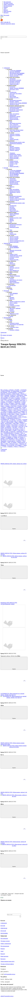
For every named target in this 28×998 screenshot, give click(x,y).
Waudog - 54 (4, 438)
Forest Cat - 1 (10, 408)
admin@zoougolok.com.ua (7, 996)
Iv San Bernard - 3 (5, 415)
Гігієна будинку (11, 140)
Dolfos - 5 (8, 404)
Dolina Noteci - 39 (15, 404)
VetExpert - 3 (15, 435)
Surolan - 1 (17, 433)
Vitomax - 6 (22, 437)
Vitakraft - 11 (10, 437)
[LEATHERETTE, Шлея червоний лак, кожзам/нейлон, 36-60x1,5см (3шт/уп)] (14, 697)
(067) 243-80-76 (5, 22)
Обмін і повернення (9, 4)
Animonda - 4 (5, 392)
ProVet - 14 (22, 427)
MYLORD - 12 (17, 423)
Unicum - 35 (21, 434)
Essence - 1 (8, 406)
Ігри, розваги (10, 159)
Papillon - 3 (9, 426)
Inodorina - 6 (24, 414)
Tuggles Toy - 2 (14, 434)
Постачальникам (8, 6)
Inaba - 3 (18, 414)
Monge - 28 (3, 423)
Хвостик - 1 (22, 446)
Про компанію (7, 1)
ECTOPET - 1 (23, 404)
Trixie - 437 (7, 434)
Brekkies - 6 (14, 396)
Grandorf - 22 (23, 411)
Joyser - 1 (21, 415)
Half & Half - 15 (4, 412)
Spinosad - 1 (14, 431)
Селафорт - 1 (20, 445)
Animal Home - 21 (17, 391)
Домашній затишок (11, 85)
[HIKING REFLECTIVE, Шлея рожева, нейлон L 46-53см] (14, 796)
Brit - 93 (19, 396)
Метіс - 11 (3, 443)
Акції (5, 8)
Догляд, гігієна (10, 132)
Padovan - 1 (3, 426)
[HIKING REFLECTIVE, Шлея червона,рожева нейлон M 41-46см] (14, 747)
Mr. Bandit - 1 (9, 423)
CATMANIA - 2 (18, 399)
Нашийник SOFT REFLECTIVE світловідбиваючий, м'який (9, 603)
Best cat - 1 (14, 395)
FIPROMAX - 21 (12, 407)
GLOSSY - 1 (17, 411)
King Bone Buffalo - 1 (13, 416)
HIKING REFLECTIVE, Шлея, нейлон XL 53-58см (14, 463)
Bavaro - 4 (23, 394)
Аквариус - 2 (22, 438)
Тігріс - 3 (5, 446)
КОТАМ (6, 167)
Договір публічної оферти (7, 964)
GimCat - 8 (5, 411)
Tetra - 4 (3, 434)
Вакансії (6, 10)
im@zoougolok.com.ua (9, 974)
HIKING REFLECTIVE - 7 (15, 412)
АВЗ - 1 (17, 438)
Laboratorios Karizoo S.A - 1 (14, 418)
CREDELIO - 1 (18, 402)
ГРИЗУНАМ (7, 243)
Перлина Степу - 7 (14, 443)
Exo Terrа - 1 (14, 406)
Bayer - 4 (3, 395)
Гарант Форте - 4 (21, 439)
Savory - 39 (3, 430)
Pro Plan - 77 (16, 427)
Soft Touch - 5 (21, 430)
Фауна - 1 (16, 446)
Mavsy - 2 (3, 422)
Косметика (9, 120)
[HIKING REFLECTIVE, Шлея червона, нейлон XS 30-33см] (14, 557)
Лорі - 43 (10, 442)
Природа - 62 (23, 443)
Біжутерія (9, 144)
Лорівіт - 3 (15, 442)
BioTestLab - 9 (20, 395)
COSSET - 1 (11, 402)
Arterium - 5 (21, 392)
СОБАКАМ (7, 68)
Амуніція (9, 112)
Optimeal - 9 (3, 425)
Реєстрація (6, 15)
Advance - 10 (12, 389)
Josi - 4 (16, 415)
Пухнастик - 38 (12, 445)
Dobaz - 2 (13, 403)
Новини (6, 7)
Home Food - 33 (4, 414)
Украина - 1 (11, 446)
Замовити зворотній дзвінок (8, 23)
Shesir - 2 (15, 430)
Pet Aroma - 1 (15, 426)
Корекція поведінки (12, 223)
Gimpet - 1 (10, 411)
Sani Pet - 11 (18, 429)
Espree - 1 (3, 406)
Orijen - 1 (9, 425)
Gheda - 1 (10, 410)
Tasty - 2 (23, 433)
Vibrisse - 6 (4, 437)
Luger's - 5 (20, 421)
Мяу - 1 (8, 443)
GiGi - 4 (15, 410)
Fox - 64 (22, 408)
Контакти (6, 12)
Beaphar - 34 (8, 395)
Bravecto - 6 (8, 396)
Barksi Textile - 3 (17, 394)
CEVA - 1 (24, 399)
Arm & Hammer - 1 (13, 392)
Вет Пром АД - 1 (5, 439)
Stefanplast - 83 (20, 431)
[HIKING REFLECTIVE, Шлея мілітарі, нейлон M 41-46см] (14, 845)
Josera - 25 (12, 415)
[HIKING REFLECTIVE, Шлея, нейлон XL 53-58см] (14, 486)
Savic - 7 (23, 429)
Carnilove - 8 (18, 398)
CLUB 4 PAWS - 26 (11, 400)
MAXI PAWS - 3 (11, 422)
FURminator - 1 (4, 410)
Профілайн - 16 (4, 445)
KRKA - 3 (4, 418)
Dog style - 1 (19, 403)
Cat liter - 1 (24, 398)
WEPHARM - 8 (11, 438)
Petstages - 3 (10, 427)
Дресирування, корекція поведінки (15, 105)
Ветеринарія (10, 99)
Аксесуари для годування (13, 77)
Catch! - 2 (11, 399)
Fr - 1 (25, 408)
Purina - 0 (3, 429)
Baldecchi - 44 (4, 394)
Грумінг (9, 90)
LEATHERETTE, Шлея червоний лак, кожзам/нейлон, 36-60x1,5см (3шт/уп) (12, 694)
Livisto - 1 (20, 419)
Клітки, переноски (11, 261)
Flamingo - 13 (20, 407)
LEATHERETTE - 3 (6, 419)
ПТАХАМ (6, 290)
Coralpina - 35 (4, 402)
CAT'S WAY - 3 (4, 399)
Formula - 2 (17, 408)
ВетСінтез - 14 (13, 439)
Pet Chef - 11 (22, 426)
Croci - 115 (7, 403)
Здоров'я (9, 248)
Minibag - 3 (22, 422)
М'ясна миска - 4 (22, 442)
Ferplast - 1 (4, 407)
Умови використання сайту (7, 961)
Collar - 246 (19, 400)
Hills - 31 (25, 412)
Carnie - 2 (12, 398)
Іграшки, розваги (11, 265)
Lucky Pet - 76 (6, 421)
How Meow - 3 (12, 414)
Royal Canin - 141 (10, 429)
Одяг (8, 151)
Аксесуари (9, 253)
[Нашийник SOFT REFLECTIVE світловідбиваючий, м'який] (14, 626)
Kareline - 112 (4, 416)
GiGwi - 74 (20, 410)
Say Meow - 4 (9, 430)
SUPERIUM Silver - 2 (9, 433)
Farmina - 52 (21, 406)
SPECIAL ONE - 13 (5, 431)
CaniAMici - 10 (6, 398)
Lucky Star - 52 (14, 421)
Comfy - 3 (24, 400)
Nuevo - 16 (24, 423)
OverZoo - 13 (22, 425)
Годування (9, 69)
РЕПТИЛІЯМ (7, 317)
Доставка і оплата (8, 3)
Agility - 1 (18, 389)
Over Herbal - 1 (15, 425)
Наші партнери (7, 11)
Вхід (2, 15)
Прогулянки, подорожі (12, 128)
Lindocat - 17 (14, 419)
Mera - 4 (17, 422)
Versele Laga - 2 (8, 435)
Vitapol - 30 (16, 437)
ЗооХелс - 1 (20, 441)
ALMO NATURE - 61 (6, 391)
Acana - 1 (6, 389)
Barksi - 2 (10, 394)
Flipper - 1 (4, 408)
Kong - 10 (21, 416)
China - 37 (3, 400)
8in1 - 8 (2, 389)
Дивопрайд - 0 (4, 441)
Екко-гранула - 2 (12, 441)
